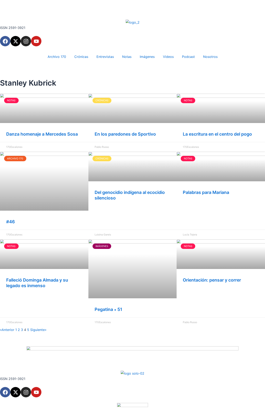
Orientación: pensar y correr (212, 280)
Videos (168, 57)
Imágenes (147, 57)
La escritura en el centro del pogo (217, 134)
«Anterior (7, 330)
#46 (10, 221)
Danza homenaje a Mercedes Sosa (42, 134)
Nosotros (210, 57)
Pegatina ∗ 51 (108, 309)
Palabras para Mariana (206, 192)
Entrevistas (105, 57)
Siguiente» (38, 330)
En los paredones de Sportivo (125, 134)
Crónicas (81, 57)
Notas (126, 57)
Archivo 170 (57, 57)
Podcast (188, 57)
